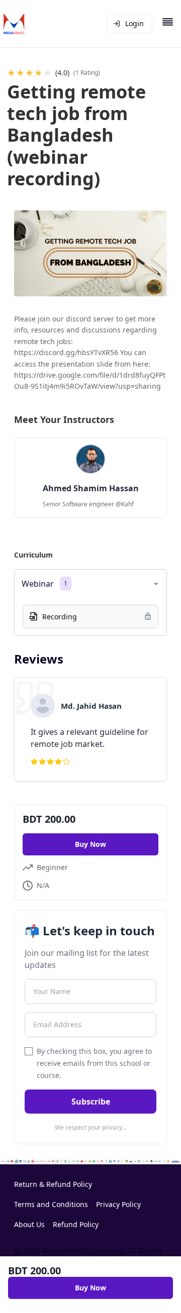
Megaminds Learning (83, 1250)
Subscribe (90, 1101)
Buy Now (90, 844)
